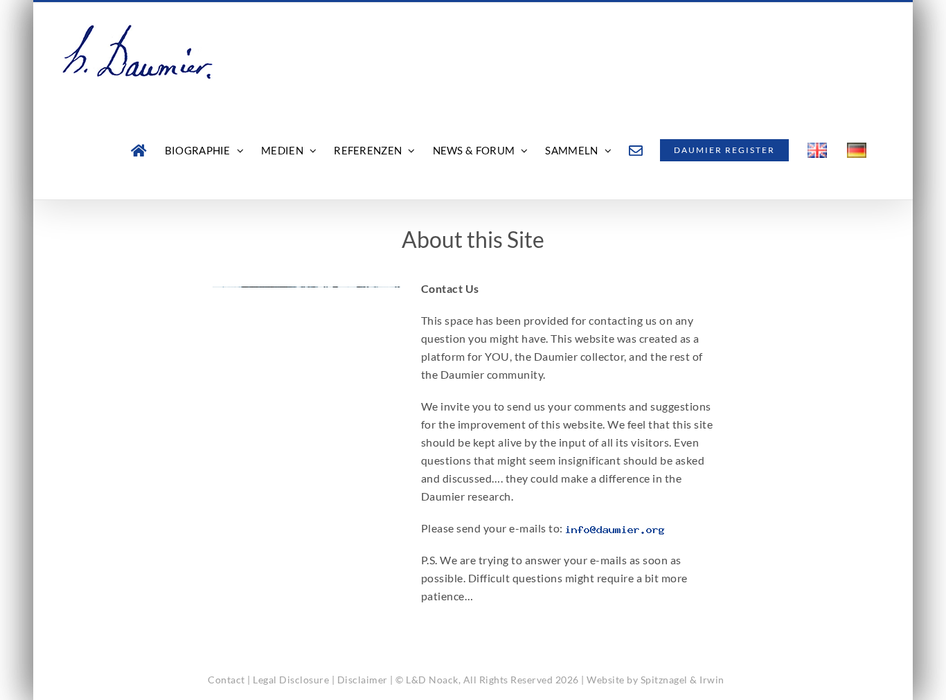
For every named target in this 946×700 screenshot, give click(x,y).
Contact (226, 679)
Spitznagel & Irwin (682, 679)
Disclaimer (362, 679)
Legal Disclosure (291, 679)
